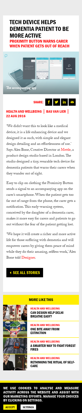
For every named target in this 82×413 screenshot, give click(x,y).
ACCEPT (10, 407)
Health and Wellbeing (24, 111)
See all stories (26, 272)
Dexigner (28, 258)
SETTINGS (28, 407)
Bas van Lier (56, 111)
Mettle (66, 150)
